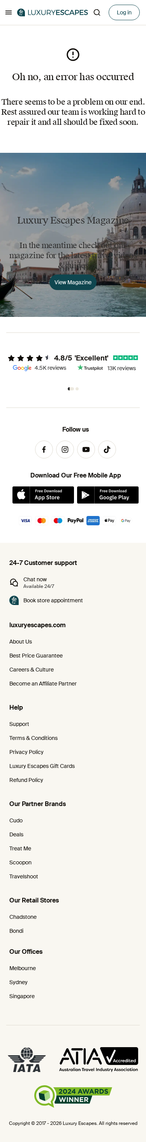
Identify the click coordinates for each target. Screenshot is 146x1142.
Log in (124, 12)
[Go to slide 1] (71, 389)
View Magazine (73, 282)
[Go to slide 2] (77, 389)
